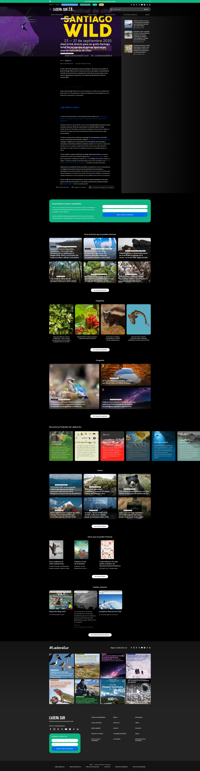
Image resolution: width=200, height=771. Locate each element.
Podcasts (138, 728)
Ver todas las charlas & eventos (100, 635)
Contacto (107, 766)
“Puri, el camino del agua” (76, 163)
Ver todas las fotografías (100, 416)
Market (95, 4)
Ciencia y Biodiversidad (57, 14)
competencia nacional (96, 156)
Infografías (138, 717)
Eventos (115, 728)
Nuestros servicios (75, 766)
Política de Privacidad (139, 766)
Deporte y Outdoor (110, 14)
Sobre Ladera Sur (59, 766)
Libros (137, 722)
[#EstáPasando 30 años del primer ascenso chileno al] (138, 666)
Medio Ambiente (92, 14)
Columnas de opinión (119, 733)
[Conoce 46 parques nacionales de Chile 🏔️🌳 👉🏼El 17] (112, 691)
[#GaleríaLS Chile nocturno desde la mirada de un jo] (112, 666)
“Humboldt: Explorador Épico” (75, 118)
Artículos (116, 722)
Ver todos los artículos (100, 290)
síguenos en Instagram (102, 187)
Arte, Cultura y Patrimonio (130, 14)
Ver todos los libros (100, 576)
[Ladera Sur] (63, 9)
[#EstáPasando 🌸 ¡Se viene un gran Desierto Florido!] (87, 666)
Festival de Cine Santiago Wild (69, 4)
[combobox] (130, 9)
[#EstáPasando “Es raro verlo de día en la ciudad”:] (138, 691)
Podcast (57, 4)
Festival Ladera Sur (85, 4)
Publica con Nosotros (92, 766)
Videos (137, 733)
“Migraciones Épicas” (92, 118)
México (101, 4)
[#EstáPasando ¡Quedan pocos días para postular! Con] (61, 666)
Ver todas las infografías (100, 349)
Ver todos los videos (100, 526)
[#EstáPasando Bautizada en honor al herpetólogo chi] (61, 691)
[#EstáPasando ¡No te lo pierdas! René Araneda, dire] (87, 691)
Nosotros (51, 4)
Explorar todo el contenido (140, 739)
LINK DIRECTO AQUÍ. (69, 107)
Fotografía (116, 739)
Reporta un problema (121, 766)
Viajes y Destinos (75, 14)
